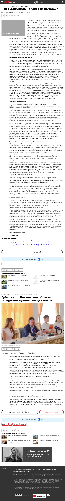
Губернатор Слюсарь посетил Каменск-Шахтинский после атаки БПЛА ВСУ (49, 441)
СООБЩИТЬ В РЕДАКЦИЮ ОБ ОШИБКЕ (22, 471)
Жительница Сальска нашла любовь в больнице (29, 246)
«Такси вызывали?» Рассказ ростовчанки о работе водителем (33, 244)
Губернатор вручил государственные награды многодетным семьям (17, 436)
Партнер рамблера (27, 495)
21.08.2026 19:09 (5, 294)
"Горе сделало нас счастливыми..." (47, 275)
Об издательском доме (19, 468)
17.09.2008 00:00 (5, 6)
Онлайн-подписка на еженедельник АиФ (23, 469)
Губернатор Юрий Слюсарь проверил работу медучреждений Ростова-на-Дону (19, 441)
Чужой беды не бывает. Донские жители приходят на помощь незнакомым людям (18, 281)
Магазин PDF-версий (40, 468)
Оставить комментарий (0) (51, 412)
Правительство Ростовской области (11, 345)
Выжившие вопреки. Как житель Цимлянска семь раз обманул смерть (19, 286)
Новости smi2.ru (7, 463)
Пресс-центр (30, 468)
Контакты (38, 469)
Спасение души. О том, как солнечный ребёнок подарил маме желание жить (17, 276)
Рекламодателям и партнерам (50, 469)
